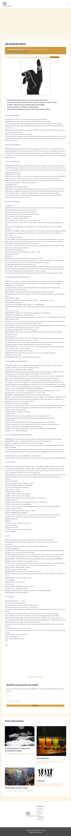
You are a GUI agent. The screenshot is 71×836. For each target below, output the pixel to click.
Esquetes (39, 785)
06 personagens (55, 57)
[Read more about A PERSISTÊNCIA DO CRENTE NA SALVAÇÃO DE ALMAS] (19, 736)
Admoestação (33, 57)
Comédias (55, 784)
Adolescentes (48, 784)
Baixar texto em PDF (36, 677)
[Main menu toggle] (67, 4)
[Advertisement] (35, 26)
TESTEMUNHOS (43, 758)
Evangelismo (46, 57)
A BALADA (41, 781)
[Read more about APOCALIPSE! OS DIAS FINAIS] (19, 776)
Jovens (58, 761)
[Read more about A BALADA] (45, 773)
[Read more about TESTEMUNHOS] (51, 741)
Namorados (50, 785)
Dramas (40, 57)
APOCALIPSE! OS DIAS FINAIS (16, 788)
